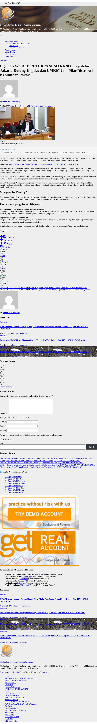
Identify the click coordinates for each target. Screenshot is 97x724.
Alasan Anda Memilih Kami (20, 44)
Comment (4, 413)
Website (3, 430)
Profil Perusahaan (11, 41)
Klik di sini (39, 574)
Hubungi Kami (10, 54)
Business (3, 60)
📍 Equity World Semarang (15, 483)
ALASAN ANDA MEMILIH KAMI (19, 678)
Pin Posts (8, 706)
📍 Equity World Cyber (14, 479)
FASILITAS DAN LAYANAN (17, 689)
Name (3, 422)
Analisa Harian (10, 50)
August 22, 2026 (6, 606)
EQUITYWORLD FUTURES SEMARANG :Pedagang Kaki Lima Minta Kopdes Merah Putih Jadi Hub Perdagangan (45, 290)
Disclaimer (9, 56)
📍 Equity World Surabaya (15, 481)
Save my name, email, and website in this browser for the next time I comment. (32, 435)
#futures (34, 106)
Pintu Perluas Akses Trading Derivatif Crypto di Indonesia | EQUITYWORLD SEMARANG (44, 164)
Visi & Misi (13, 46)
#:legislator (14, 106)
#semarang (48, 106)
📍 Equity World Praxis (14, 486)
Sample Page (9, 712)
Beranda (4, 149)
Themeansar (44, 672)
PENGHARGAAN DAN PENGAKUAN (21, 704)
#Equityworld (24, 106)
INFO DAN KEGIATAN (14, 698)
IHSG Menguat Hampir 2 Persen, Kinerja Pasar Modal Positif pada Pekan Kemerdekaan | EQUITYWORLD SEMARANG (46, 458)
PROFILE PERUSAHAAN (15, 710)
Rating (3, 417)
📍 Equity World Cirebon (14, 488)
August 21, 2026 (6, 617)
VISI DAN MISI (11, 721)
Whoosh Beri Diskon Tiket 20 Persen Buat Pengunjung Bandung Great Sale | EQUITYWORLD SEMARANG (44, 352)
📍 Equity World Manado (14, 490)
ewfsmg (14, 356)
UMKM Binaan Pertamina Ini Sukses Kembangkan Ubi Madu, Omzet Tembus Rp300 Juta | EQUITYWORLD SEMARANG (47, 465)
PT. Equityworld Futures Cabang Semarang (21, 24)
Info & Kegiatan (11, 52)
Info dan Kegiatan (11, 700)
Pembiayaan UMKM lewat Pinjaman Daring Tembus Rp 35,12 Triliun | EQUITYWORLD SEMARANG (42, 340)
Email (3, 426)
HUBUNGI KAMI (12, 695)
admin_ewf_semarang (11, 101)
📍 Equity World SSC (13, 477)
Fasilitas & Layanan (16, 48)
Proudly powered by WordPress (12, 672)
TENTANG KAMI (12, 717)
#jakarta (41, 106)
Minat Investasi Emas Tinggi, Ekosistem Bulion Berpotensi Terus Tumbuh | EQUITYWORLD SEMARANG (41, 467)
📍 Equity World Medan (14, 492)
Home (7, 676)
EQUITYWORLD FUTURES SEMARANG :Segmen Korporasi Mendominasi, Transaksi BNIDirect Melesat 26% (43, 288)
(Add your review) (7, 387)
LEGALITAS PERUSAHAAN (17, 702)
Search (3, 443)
